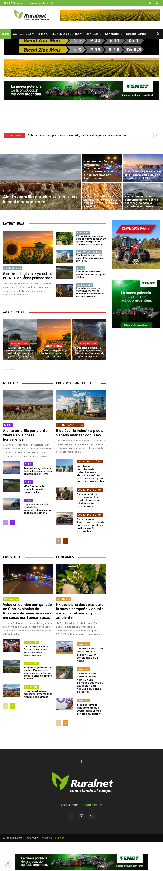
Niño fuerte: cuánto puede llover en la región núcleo (90, 274)
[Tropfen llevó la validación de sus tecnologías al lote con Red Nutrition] (64, 704)
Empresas (92, 33)
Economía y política (65, 33)
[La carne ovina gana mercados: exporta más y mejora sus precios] (11, 690)
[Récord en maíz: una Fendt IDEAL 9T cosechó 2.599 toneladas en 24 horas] (64, 647)
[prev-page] (5, 367)
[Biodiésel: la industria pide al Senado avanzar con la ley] (64, 256)
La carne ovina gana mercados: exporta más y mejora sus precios (38, 694)
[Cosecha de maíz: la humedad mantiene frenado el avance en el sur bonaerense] (64, 290)
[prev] (149, 135)
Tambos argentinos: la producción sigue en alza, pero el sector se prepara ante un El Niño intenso (38, 673)
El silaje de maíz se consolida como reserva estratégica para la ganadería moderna (20, 352)
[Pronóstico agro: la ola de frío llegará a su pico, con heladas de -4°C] (11, 467)
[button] (158, 34)
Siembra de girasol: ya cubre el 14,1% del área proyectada (27, 276)
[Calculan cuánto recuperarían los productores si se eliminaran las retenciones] (64, 493)
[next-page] (12, 367)
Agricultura (22, 33)
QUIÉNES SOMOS (136, 33)
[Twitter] (157, 3)
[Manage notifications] (7, 863)
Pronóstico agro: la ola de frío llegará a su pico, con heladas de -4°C (38, 471)
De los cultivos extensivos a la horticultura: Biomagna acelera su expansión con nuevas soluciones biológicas (90, 682)
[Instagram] (150, 3)
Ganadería (112, 33)
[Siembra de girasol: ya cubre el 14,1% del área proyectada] (28, 247)
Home (5, 33)
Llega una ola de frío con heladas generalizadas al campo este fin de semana (38, 509)
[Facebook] (143, 3)
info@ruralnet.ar (91, 805)
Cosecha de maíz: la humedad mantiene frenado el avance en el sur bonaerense (90, 292)
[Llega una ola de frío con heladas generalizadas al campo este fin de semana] (11, 504)
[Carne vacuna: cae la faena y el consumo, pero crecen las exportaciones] (11, 645)
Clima (41, 33)
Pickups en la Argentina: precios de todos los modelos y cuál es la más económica (91, 525)
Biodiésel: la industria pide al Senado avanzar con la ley (90, 258)
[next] (156, 135)
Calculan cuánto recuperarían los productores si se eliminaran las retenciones (88, 500)
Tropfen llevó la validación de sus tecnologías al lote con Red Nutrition (89, 709)
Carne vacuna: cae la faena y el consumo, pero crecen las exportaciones (36, 650)
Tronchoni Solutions (52, 838)
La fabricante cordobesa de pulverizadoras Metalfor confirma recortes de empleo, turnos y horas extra (90, 474)
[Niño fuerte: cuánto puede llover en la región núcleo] (64, 273)
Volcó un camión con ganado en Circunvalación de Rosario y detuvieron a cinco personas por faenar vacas (27, 611)
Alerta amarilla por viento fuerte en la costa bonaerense (25, 435)
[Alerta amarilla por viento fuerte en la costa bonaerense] (41, 182)
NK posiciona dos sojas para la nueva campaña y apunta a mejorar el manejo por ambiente (91, 240)
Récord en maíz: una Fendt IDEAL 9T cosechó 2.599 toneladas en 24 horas (90, 654)
